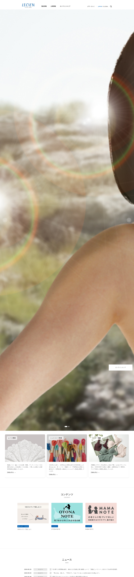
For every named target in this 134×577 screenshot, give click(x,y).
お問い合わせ (91, 6)
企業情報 (53, 6)
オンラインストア (65, 6)
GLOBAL (105, 6)
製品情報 (44, 6)
